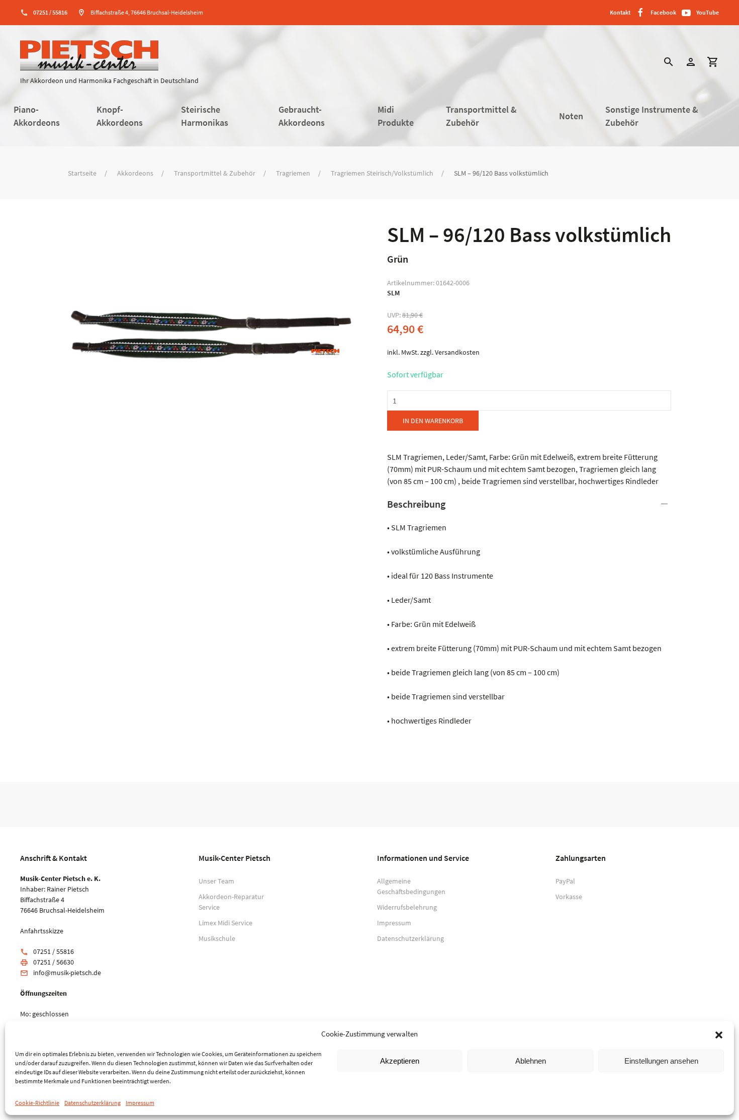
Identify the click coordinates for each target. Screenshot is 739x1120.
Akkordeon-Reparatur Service (231, 902)
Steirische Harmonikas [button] (204, 116)
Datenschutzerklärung (92, 1102)
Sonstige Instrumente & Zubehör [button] (651, 116)
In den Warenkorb (433, 420)
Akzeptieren (399, 1061)
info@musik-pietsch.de (67, 972)
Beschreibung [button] (416, 504)
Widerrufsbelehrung (407, 907)
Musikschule (217, 938)
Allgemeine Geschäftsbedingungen (409, 886)
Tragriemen (293, 173)
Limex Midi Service (225, 922)
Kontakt (620, 12)
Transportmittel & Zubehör (214, 173)
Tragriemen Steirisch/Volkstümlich (382, 173)
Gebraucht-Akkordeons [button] (302, 116)
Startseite (82, 173)
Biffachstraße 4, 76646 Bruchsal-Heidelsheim (146, 12)
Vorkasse (569, 896)
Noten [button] (571, 116)
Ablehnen (530, 1061)
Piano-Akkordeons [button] (37, 116)
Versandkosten (457, 352)
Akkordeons (135, 173)
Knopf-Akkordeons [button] (120, 116)
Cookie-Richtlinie (37, 1102)
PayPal (565, 881)
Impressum (140, 1102)
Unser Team (216, 881)
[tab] (529, 612)
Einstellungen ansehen (661, 1061)
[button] (719, 1034)
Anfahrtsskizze (41, 930)
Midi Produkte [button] (396, 116)
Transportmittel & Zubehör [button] (481, 116)
